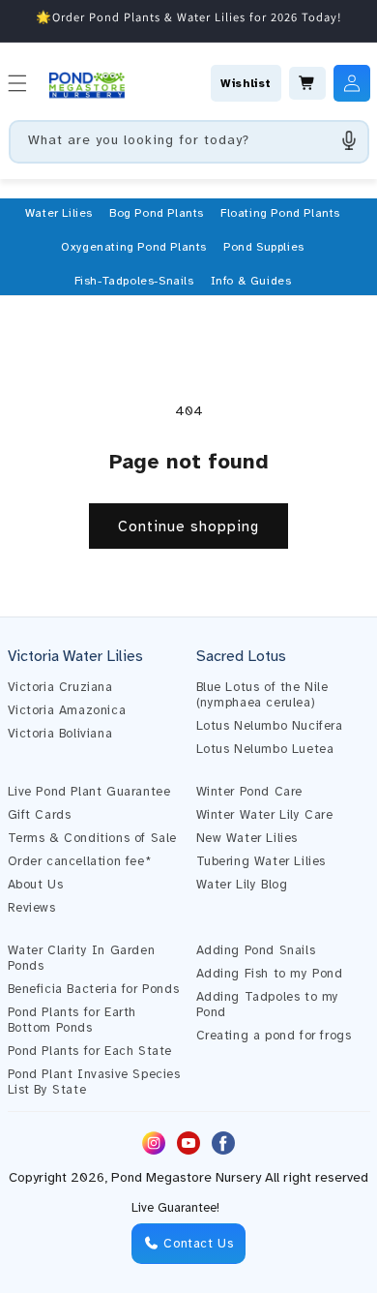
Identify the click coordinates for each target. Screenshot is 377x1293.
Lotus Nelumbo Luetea (265, 749)
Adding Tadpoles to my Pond (268, 1004)
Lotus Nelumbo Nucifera (269, 726)
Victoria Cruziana (60, 687)
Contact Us (197, 1243)
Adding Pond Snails (256, 950)
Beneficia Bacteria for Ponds (94, 989)
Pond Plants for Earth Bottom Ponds (72, 1020)
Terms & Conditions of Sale (93, 838)
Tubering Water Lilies (261, 861)
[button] (59, 212)
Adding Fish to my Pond (269, 973)
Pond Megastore (161, 1177)
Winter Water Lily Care (265, 815)
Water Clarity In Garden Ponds (82, 958)
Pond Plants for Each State (90, 1051)
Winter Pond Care (250, 791)
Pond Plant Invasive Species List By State (94, 1082)
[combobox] (189, 142)
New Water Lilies (247, 838)
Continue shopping (188, 526)
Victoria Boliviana (60, 733)
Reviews (32, 908)
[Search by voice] (349, 140)
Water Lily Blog (242, 884)
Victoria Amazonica (67, 710)
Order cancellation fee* (80, 861)
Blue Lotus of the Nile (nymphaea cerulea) (262, 694)
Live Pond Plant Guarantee (89, 791)
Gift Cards (40, 815)
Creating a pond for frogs (274, 1035)
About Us (36, 884)
